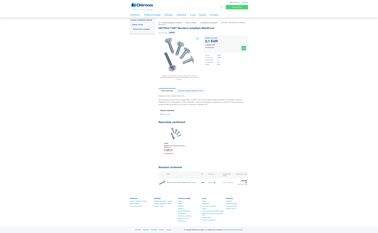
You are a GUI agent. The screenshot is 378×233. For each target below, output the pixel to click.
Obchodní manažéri (231, 206)
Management (205, 203)
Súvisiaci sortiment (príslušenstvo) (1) (191, 91)
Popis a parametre (167, 91)
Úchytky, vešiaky (137, 24)
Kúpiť (244, 48)
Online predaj (182, 213)
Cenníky (180, 201)
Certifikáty (181, 206)
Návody (180, 203)
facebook (154, 230)
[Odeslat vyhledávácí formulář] (221, 7)
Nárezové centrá (230, 208)
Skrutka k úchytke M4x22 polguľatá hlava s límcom (181, 182)
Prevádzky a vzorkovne (184, 216)
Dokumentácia (166, 114)
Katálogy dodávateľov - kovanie (163, 201)
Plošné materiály (134, 203)
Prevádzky (229, 201)
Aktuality (138, 230)
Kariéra (204, 208)
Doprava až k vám (183, 218)
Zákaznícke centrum (232, 203)
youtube (168, 230)
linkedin (161, 230)
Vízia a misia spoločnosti (209, 206)
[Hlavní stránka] (160, 22)
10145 (202, 182)
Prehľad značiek (206, 217)
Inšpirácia (146, 230)
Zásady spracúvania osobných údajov (213, 211)
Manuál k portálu (159, 206)
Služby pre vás (182, 221)
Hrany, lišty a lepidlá (136, 206)
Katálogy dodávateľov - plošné (163, 203)
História (204, 201)
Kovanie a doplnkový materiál (141, 20)
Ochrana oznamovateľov (209, 220)
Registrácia (245, 2)
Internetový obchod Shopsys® (233, 230)
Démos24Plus (236, 7)
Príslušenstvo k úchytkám (141, 29)
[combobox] (235, 2)
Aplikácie (180, 208)
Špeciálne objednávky (184, 211)
